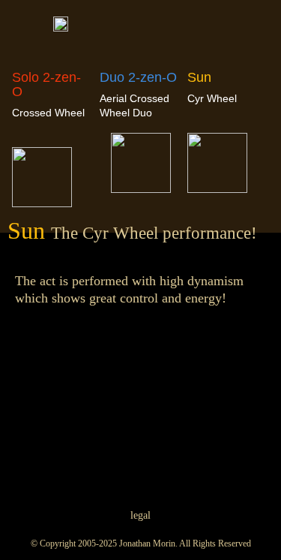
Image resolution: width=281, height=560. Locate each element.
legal (140, 515)
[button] (254, 29)
